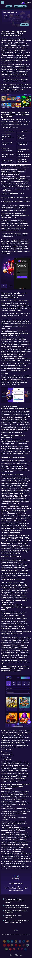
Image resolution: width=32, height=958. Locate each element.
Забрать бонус (23, 24)
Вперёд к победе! (16, 888)
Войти (8, 6)
